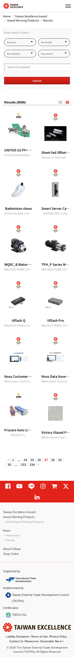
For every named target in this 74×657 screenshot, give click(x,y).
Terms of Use (39, 636)
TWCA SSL (19, 614)
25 (32, 459)
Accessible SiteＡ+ (52, 641)
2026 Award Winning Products (25, 521)
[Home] (13, 5)
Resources (32, 641)
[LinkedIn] (37, 497)
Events (10, 540)
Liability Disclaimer (17, 636)
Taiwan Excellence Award (31, 16)
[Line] (31, 486)
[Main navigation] (68, 6)
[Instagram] (43, 486)
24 (25, 459)
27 (46, 459)
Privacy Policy (58, 636)
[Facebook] (7, 486)
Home (7, 16)
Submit (37, 81)
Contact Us (16, 641)
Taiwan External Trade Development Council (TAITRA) (40, 598)
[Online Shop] (54, 486)
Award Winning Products (23, 20)
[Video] (19, 486)
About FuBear (12, 548)
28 (53, 459)
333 (23, 464)
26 (39, 459)
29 (60, 459)
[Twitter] (66, 486)
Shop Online (11, 553)
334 (32, 464)
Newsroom (13, 535)
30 (9, 464)
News (6, 530)
